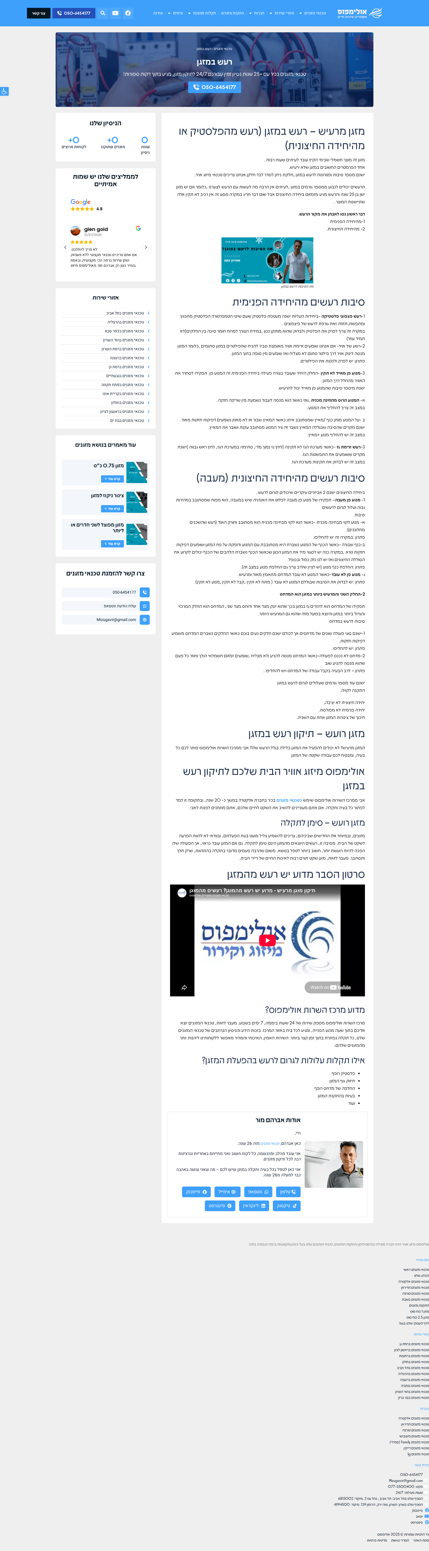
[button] (102, 13)
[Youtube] (115, 13)
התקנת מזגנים (232, 13)
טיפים (178, 13)
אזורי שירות (284, 13)
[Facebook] (128, 13)
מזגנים (83, 444)
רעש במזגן (204, 48)
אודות (158, 13)
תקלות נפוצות (204, 13)
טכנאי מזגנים (315, 13)
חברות (259, 13)
